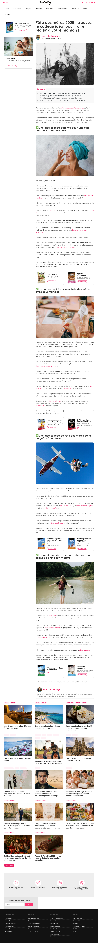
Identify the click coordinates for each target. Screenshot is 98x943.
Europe (13, 702)
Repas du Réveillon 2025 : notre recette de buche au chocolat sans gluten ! (48, 858)
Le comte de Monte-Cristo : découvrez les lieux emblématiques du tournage (46, 793)
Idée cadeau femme (10, 923)
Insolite (39, 9)
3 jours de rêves (54, 923)
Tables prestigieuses (54, 421)
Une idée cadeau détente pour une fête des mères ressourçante (62, 93)
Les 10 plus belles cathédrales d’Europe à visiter (78, 759)
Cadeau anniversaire (33, 920)
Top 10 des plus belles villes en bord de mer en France (47, 727)
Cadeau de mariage (33, 931)
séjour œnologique (54, 401)
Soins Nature (52, 274)
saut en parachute (66, 506)
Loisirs (49, 734)
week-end (52, 616)
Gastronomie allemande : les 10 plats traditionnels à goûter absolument (79, 728)
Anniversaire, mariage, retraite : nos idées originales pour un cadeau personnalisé (79, 793)
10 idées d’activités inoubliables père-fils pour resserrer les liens (48, 762)
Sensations (75, 9)
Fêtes (6, 9)
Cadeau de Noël (32, 928)
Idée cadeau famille (10, 928)
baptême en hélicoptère (84, 506)
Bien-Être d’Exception (81, 274)
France (44, 702)
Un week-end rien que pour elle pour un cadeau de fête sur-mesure (63, 100)
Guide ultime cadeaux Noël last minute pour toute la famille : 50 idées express (17, 858)
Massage (75, 931)
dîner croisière (67, 388)
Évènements (17, 9)
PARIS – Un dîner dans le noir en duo (84, 421)
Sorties (7, 14)
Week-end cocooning (81, 667)
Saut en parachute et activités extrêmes (84, 540)
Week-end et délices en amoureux (55, 668)
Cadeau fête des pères (33, 926)
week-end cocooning (52, 628)
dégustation (40, 406)
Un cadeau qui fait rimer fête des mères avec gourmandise (60, 96)
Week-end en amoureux (56, 918)
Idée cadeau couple (10, 926)
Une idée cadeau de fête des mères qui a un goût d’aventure (61, 98)
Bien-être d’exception (55, 926)
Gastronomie (62, 9)
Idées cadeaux (11, 58)
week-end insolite (44, 637)
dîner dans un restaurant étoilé (46, 366)
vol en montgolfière (51, 508)
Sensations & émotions (56, 928)
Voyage (29, 9)
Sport (85, 9)
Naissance (23, 768)
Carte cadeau (8, 931)
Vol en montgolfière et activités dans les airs (54, 540)
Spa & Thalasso (54, 936)
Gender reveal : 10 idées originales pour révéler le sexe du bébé (17, 793)
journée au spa (73, 213)
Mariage (69, 768)
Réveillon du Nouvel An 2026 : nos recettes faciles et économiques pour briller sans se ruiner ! (80, 826)
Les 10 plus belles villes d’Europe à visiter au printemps (17, 727)
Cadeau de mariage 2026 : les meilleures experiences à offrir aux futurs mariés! (17, 826)
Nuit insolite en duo (22, 23)
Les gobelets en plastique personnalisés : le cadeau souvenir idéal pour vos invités (47, 826)
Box (6, 3)
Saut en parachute (55, 931)
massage (51, 210)
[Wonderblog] (45, 3)
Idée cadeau (88, 3)
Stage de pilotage (54, 934)
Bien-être (49, 9)
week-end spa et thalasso (64, 247)
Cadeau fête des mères (34, 923)
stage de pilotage (56, 523)
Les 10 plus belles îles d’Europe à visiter (17, 759)
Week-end (75, 923)
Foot (44, 734)
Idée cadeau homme (10, 920)
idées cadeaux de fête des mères (72, 108)
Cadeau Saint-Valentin (33, 918)
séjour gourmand (85, 650)
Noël (73, 800)
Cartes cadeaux (9, 768)
